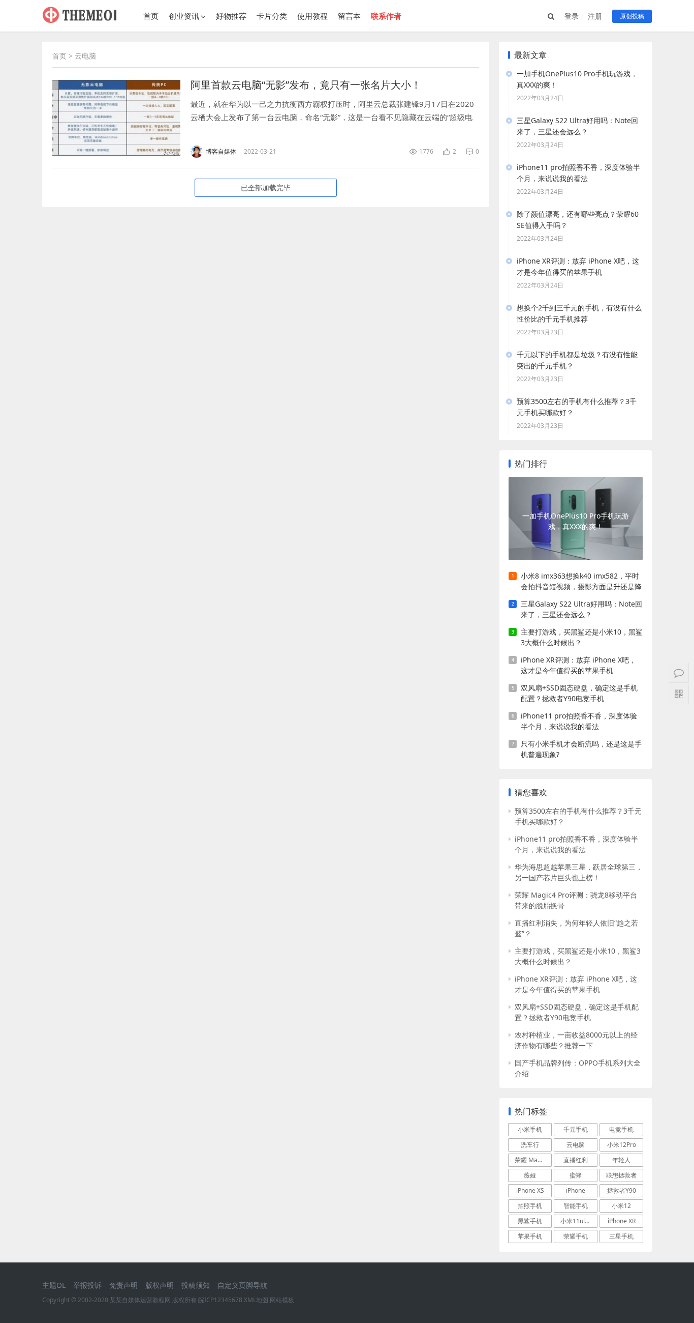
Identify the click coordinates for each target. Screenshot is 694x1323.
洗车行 (530, 1144)
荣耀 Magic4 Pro (533, 1160)
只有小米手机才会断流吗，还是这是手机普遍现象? (581, 749)
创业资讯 (184, 16)
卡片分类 (272, 16)
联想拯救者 (621, 1175)
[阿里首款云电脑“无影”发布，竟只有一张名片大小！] (116, 118)
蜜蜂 (576, 1175)
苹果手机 (530, 1236)
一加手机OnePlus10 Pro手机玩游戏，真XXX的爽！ (577, 79)
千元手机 (575, 1129)
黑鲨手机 (530, 1221)
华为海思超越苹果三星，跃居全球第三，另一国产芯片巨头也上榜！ (579, 872)
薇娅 (530, 1175)
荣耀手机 (575, 1236)
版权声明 (159, 1285)
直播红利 (575, 1160)
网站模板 (282, 1300)
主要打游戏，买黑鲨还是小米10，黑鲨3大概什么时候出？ (582, 637)
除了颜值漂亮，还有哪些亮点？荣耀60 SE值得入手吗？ (578, 219)
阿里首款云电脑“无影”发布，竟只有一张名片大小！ (306, 85)
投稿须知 (195, 1285)
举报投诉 (87, 1285)
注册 (595, 16)
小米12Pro (621, 1144)
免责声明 (123, 1285)
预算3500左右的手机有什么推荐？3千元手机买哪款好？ (577, 406)
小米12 (621, 1205)
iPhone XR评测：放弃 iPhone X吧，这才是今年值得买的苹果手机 (578, 266)
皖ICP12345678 (220, 1300)
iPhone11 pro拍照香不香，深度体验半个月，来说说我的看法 (578, 172)
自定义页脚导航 (242, 1285)
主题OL (54, 1285)
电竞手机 (621, 1129)
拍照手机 (530, 1205)
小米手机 (530, 1129)
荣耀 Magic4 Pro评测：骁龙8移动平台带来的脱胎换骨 (576, 900)
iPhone (575, 1190)
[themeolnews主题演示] (80, 20)
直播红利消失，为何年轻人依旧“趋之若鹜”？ (576, 928)
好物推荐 (231, 16)
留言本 (349, 16)
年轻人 (621, 1160)
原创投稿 (632, 16)
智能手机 (575, 1205)
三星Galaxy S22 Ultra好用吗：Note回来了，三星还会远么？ (577, 126)
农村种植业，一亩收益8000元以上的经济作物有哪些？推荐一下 (576, 1040)
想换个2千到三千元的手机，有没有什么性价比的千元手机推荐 (579, 313)
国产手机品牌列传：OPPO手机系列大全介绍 (578, 1068)
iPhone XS (530, 1190)
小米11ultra (576, 1221)
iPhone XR (622, 1221)
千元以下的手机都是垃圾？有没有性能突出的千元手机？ (577, 360)
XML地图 (256, 1300)
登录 (571, 16)
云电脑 (575, 1144)
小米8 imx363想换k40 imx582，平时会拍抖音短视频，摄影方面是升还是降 (581, 581)
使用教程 (312, 16)
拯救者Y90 (621, 1190)
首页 (151, 16)
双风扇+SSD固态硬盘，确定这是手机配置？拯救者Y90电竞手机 (579, 693)
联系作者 (386, 16)
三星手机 (621, 1236)
